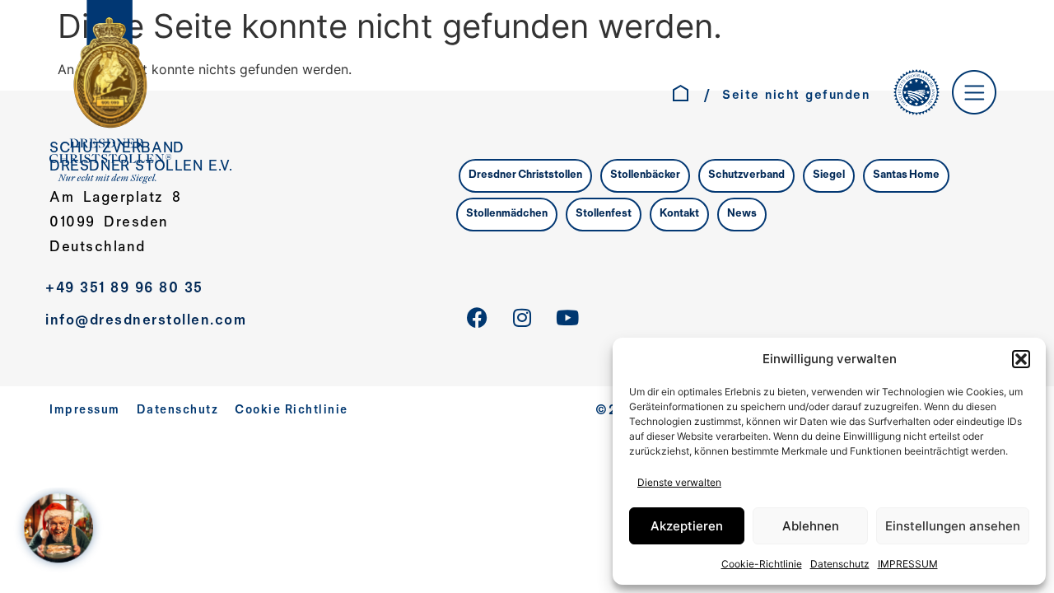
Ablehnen (810, 526)
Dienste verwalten (679, 482)
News (742, 214)
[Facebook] (476, 318)
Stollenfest (604, 214)
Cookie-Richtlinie (761, 564)
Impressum (84, 410)
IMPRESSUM (908, 564)
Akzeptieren (687, 526)
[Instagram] (522, 318)
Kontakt (679, 214)
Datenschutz (840, 564)
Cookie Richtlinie (291, 410)
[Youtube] (567, 318)
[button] (1021, 359)
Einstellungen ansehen (952, 526)
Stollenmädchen (507, 214)
